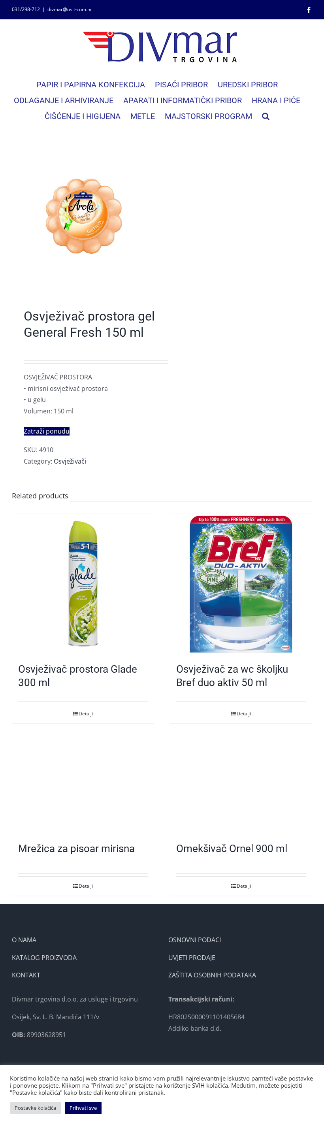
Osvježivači (70, 461)
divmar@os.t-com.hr (69, 9)
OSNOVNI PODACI (194, 940)
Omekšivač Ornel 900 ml (231, 848)
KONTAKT (26, 975)
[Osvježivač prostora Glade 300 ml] (83, 584)
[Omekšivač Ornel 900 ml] (241, 787)
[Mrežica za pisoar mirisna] (83, 787)
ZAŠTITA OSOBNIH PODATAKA (212, 975)
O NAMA (24, 940)
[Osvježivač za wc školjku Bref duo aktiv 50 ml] (241, 584)
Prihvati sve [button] (83, 1107)
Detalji (86, 713)
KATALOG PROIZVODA (44, 957)
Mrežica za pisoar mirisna (76, 848)
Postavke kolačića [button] (35, 1107)
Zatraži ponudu (47, 431)
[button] (265, 116)
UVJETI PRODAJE (191, 957)
